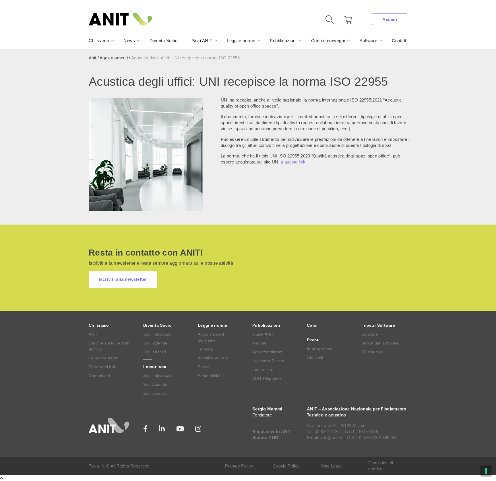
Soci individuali (157, 334)
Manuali (259, 343)
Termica (205, 349)
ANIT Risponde (266, 378)
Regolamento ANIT (271, 431)
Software (368, 40)
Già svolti (315, 357)
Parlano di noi (102, 367)
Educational (372, 352)
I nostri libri (262, 369)
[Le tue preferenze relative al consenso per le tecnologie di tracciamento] (485, 471)
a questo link (293, 161)
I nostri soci (155, 366)
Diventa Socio (164, 40)
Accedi (389, 19)
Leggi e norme (241, 40)
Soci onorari (154, 352)
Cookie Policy (286, 466)
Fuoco (204, 367)
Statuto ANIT (265, 437)
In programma (320, 348)
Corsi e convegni (328, 40)
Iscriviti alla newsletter (123, 279)
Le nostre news (103, 358)
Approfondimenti (268, 352)
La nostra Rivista (268, 361)
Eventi (313, 340)
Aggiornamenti (114, 57)
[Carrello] (344, 22)
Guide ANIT (263, 334)
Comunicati (99, 375)
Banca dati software (380, 343)
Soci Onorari (155, 393)
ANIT (93, 334)
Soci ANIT (202, 40)
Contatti (399, 40)
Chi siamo (99, 40)
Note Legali (331, 466)
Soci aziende (155, 343)
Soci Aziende (155, 384)
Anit (92, 57)
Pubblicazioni (283, 40)
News (129, 40)
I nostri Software (378, 325)
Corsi (312, 325)
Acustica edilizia (213, 358)
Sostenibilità (209, 375)
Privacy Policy (239, 466)
